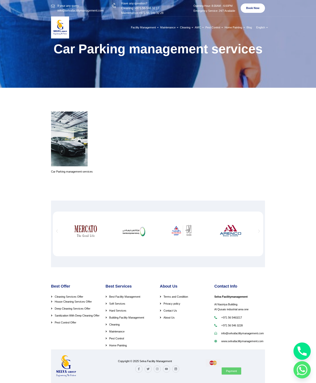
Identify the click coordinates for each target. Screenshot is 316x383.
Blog (249, 27)
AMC (198, 27)
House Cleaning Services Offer (73, 301)
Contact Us (170, 310)
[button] (57, 231)
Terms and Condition (175, 296)
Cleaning (185, 27)
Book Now (252, 8)
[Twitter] (148, 368)
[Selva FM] (60, 27)
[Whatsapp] (302, 369)
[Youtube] (166, 368)
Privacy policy (171, 303)
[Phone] (302, 351)
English (260, 27)
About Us (169, 317)
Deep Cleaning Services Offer (72, 308)
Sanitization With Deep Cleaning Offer (77, 315)
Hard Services (117, 310)
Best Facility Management (124, 296)
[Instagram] (157, 368)
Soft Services (117, 303)
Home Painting (233, 27)
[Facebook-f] (138, 368)
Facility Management (143, 27)
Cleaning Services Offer (69, 296)
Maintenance (168, 27)
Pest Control (212, 27)
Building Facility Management (126, 317)
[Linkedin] (175, 368)
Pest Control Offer (65, 322)
